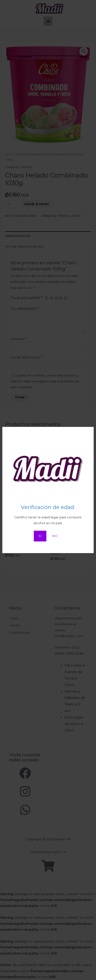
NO (55, 536)
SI (40, 536)
